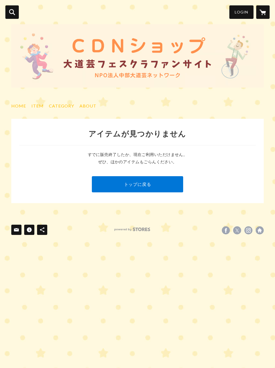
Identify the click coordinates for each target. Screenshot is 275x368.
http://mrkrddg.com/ (260, 230)
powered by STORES (132, 229)
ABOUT (87, 105)
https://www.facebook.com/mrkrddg (226, 230)
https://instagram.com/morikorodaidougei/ (248, 230)
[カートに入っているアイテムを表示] (263, 12)
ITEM (37, 105)
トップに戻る (137, 184)
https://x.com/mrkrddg (237, 230)
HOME (18, 105)
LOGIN (241, 12)
